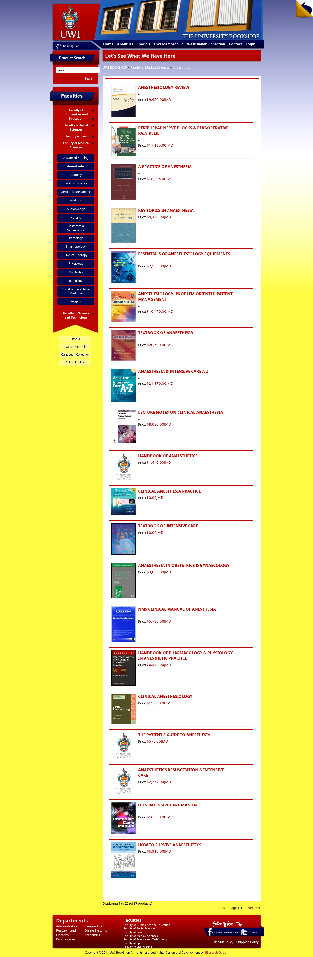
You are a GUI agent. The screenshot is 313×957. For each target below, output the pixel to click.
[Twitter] (244, 935)
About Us (125, 44)
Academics (92, 935)
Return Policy (223, 942)
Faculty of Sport (133, 943)
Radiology (75, 281)
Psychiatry (76, 272)
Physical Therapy (75, 255)
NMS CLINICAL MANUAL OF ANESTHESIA (177, 609)
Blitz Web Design (216, 952)
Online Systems (95, 930)
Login (250, 44)
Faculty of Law (132, 932)
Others (75, 339)
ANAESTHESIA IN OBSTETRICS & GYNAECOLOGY (184, 565)
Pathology (76, 238)
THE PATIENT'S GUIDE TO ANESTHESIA (174, 734)
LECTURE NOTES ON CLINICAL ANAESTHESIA (180, 412)
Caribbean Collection (75, 355)
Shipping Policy (247, 942)
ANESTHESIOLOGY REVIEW (163, 87)
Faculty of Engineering (137, 946)
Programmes (65, 939)
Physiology (76, 264)
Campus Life (93, 926)
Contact (235, 44)
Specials (143, 44)
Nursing (75, 217)
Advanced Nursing (75, 158)
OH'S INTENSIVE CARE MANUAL (168, 805)
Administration (67, 926)
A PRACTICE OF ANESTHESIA (165, 166)
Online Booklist (75, 362)
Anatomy (76, 175)
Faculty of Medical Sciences (149, 67)
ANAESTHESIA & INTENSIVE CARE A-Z (173, 371)
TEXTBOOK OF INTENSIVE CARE (168, 526)
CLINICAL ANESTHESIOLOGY (165, 696)
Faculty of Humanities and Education (146, 925)
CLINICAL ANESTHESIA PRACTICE (169, 491)
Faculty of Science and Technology (145, 939)
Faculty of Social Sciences (139, 928)
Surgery (75, 301)
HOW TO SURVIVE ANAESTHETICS (169, 844)
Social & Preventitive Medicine (76, 291)
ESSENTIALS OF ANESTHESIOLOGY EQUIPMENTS (184, 254)
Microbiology (76, 209)
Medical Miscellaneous (75, 192)
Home (108, 44)
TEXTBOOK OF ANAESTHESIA (165, 332)
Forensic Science (76, 183)
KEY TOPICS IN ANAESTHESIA (166, 210)
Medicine (76, 200)
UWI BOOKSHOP (115, 67)
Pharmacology (76, 246)
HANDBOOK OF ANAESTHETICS (168, 456)
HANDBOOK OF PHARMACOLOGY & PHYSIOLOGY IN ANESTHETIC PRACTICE (185, 655)
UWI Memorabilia (168, 44)
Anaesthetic (181, 67)
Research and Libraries (66, 932)
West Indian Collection (206, 44)
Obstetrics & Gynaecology (76, 228)
